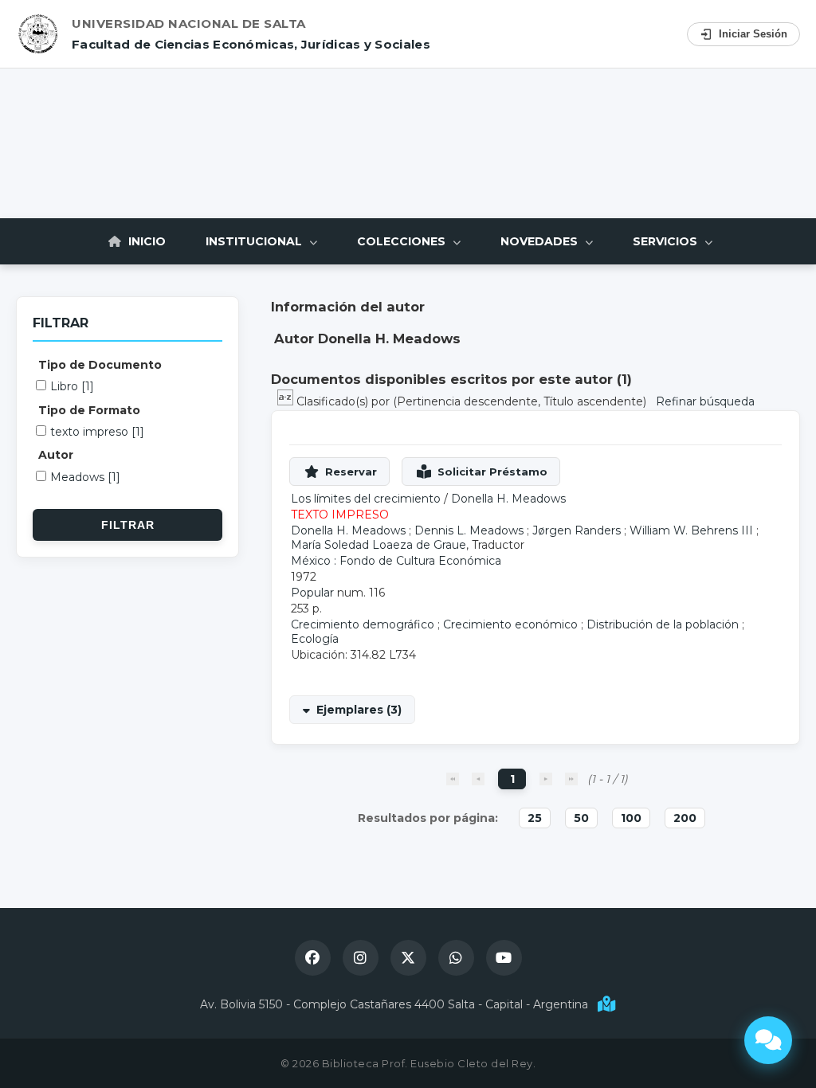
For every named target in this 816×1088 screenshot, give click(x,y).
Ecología (315, 639)
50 (581, 818)
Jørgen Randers (576, 530)
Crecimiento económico (510, 624)
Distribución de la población (662, 624)
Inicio (145, 241)
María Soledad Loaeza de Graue (378, 545)
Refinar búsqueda (705, 401)
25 (535, 818)
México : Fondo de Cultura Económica (396, 561)
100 (631, 818)
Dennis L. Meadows (469, 530)
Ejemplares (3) (359, 710)
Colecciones (403, 241)
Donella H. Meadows (508, 498)
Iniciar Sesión (753, 34)
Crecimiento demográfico (362, 624)
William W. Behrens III (691, 530)
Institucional (255, 241)
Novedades (540, 241)
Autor (55, 455)
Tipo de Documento (100, 365)
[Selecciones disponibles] (286, 401)
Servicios (666, 241)
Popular (312, 592)
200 (684, 818)
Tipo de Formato (89, 410)
